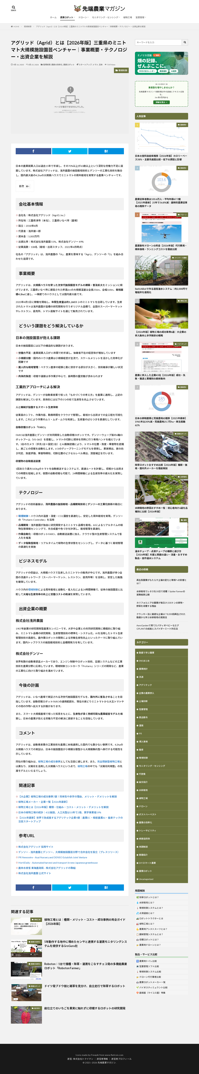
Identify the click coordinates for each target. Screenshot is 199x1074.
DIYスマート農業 (181, 258)
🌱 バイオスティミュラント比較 (151, 987)
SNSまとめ (144, 660)
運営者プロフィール (121, 1059)
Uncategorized (146, 879)
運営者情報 (102, 1059)
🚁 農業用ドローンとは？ (148, 945)
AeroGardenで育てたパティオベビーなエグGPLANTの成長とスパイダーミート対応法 (158, 627)
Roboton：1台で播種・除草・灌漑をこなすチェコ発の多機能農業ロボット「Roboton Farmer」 (85, 966)
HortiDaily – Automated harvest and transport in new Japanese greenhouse (58, 862)
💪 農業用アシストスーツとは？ (151, 929)
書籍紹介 (143, 854)
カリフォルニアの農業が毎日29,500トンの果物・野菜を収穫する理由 (161, 604)
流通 (141, 677)
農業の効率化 (56, 64)
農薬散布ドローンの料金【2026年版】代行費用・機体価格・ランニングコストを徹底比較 (161, 247)
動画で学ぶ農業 (146, 652)
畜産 (141, 749)
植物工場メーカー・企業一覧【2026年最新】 (43, 801)
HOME (16, 26)
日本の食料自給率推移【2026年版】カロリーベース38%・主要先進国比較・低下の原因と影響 (161, 157)
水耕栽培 (183, 477)
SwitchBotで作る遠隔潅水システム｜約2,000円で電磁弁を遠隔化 (161, 290)
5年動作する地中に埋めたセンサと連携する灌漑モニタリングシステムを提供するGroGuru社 (85, 944)
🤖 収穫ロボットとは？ (147, 939)
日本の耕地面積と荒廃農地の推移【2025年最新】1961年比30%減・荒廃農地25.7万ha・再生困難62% (161, 422)
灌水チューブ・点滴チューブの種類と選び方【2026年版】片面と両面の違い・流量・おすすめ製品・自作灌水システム (161, 555)
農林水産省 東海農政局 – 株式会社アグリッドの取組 (47, 867)
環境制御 (27, 26)
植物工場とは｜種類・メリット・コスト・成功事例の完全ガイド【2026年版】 (84, 921)
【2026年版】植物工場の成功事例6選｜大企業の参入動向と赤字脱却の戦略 (160, 333)
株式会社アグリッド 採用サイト (35, 846)
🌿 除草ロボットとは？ (147, 897)
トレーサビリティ (147, 830)
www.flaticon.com (114, 1055)
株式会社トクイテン (83, 1059)
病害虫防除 (144, 838)
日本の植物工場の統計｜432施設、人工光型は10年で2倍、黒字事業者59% (59, 812)
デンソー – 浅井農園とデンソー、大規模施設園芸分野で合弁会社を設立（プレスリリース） (69, 852)
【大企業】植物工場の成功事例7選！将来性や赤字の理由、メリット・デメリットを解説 (67, 796)
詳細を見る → (161, 102)
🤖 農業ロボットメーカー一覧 (150, 982)
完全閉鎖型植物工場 (108, 761)
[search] (185, 42)
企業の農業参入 (146, 693)
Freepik (95, 1055)
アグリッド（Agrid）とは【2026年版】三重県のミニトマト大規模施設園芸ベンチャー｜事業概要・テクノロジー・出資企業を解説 (90, 26)
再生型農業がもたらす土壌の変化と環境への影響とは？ (162, 582)
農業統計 (183, 125)
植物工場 (127, 17)
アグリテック (182, 344)
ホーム (53, 17)
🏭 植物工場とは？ (145, 923)
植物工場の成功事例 (49, 761)
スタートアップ (85, 64)
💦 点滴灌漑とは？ (145, 913)
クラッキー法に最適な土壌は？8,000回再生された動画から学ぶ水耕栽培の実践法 (161, 616)
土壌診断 (143, 701)
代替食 (142, 774)
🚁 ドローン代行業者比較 (148, 977)
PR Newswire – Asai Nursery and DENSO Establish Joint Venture (52, 857)
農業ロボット (66, 17)
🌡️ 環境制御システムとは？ (149, 908)
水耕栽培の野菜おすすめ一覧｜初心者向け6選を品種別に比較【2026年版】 (161, 510)
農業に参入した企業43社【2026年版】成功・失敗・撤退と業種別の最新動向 (160, 377)
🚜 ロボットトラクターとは (149, 918)
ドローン (82, 17)
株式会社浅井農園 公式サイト (34, 873)
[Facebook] (33, 151)
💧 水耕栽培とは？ (145, 902)
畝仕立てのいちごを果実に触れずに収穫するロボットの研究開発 (84, 1008)
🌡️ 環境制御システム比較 (148, 971)
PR (140, 733)
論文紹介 (37, 1008)
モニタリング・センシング (105, 17)
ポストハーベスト (147, 814)
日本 (101, 64)
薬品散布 (143, 717)
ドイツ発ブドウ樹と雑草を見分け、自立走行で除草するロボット (84, 986)
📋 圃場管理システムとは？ (149, 934)
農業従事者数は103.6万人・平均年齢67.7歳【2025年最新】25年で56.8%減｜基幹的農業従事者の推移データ (161, 202)
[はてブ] (106, 151)
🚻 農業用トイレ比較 (146, 961)
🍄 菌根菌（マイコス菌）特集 (150, 992)
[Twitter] (70, 151)
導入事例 (143, 741)
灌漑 (185, 520)
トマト (95, 64)
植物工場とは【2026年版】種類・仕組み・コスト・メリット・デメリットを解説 (63, 807)
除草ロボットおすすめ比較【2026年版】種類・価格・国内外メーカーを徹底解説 (161, 466)
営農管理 (140, 17)
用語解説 (143, 846)
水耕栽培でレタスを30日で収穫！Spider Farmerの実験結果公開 (161, 593)
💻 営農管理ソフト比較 (147, 966)
